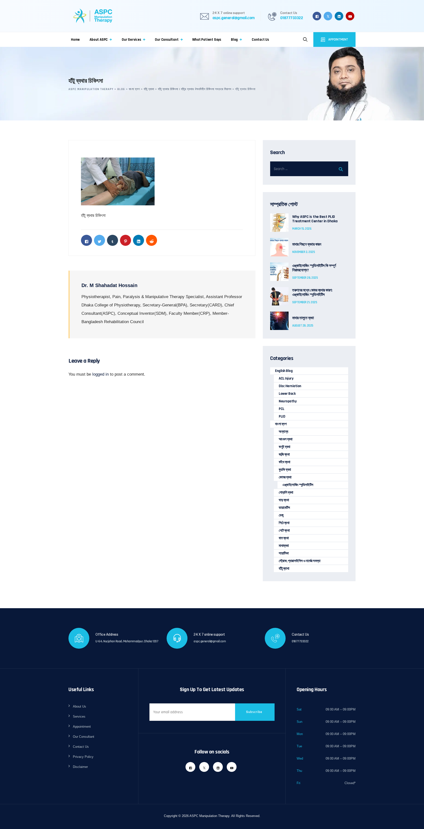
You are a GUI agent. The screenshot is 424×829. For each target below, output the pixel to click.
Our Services (131, 39)
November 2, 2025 (303, 252)
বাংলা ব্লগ (280, 424)
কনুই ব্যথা (284, 447)
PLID (282, 416)
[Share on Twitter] (99, 240)
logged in (100, 374)
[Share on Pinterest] (125, 240)
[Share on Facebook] (86, 240)
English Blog (283, 370)
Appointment (338, 39)
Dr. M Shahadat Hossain (109, 285)
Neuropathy (287, 401)
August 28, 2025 (302, 326)
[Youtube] (350, 16)
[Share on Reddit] (151, 240)
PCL (281, 409)
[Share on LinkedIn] (138, 240)
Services (79, 716)
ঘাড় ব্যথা (284, 500)
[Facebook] (317, 16)
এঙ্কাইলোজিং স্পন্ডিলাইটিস (297, 485)
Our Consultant (166, 39)
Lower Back (287, 393)
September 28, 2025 (305, 278)
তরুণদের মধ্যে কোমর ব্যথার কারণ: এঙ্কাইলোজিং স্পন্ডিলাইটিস (312, 292)
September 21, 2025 (304, 302)
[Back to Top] (413, 821)
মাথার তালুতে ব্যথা (303, 318)
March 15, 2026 (301, 229)
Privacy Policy (83, 757)
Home (75, 39)
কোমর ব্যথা (285, 477)
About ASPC (99, 39)
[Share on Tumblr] (112, 240)
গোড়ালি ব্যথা (286, 492)
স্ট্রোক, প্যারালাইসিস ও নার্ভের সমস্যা (299, 561)
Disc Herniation (290, 386)
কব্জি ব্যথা (284, 454)
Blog (234, 39)
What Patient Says (206, 39)
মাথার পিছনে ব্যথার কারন (306, 244)
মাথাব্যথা (284, 545)
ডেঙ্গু (281, 515)
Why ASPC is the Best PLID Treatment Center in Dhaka (315, 219)
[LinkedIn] (339, 16)
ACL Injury (286, 378)
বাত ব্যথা (284, 538)
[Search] (305, 39)
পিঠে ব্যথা (284, 523)
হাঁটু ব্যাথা (284, 568)
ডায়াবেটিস (284, 507)
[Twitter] (328, 16)
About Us (79, 706)
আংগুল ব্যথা (285, 439)
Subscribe (254, 712)
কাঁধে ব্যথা (284, 462)
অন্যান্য (283, 431)
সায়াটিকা (284, 553)
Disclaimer (80, 767)
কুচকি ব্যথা (285, 469)
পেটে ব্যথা (284, 530)
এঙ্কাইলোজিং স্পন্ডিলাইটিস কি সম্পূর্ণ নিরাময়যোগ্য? (314, 268)
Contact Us (260, 39)
